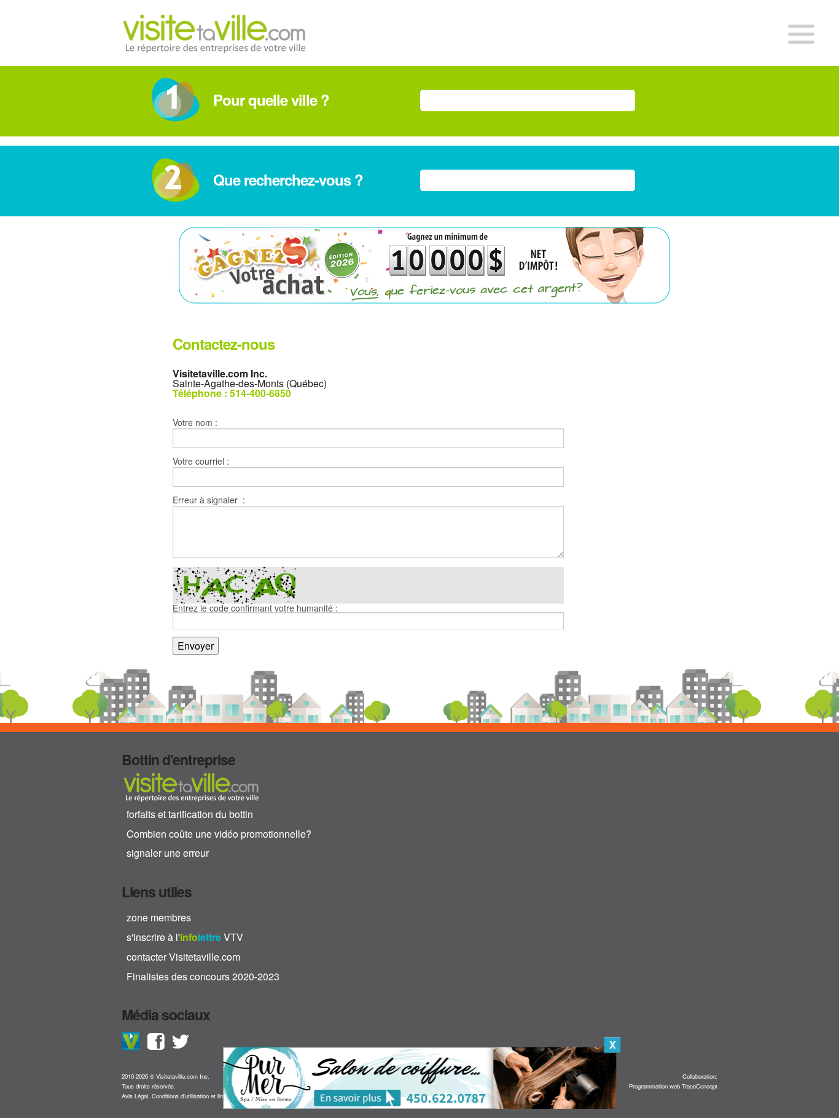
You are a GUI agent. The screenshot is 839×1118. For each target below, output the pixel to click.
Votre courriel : (201, 461)
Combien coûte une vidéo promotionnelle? (219, 834)
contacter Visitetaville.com (183, 957)
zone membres (159, 917)
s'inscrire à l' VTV (185, 937)
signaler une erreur (168, 853)
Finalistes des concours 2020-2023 (203, 976)
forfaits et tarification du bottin (190, 814)
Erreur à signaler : (209, 499)
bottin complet (191, 786)
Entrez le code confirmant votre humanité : (255, 609)
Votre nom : (195, 422)
